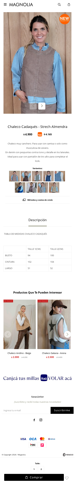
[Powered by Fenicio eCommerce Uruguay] (68, 454)
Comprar (36, 477)
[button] (41, 106)
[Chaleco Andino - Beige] (19, 324)
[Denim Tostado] (31, 187)
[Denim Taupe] (43, 187)
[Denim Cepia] (54, 187)
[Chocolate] (26, 176)
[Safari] (37, 176)
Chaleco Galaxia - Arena (54, 353)
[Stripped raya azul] (48, 176)
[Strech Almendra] (14, 176)
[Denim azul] (20, 187)
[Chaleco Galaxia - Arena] (54, 324)
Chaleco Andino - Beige (19, 353)
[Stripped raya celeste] (60, 176)
